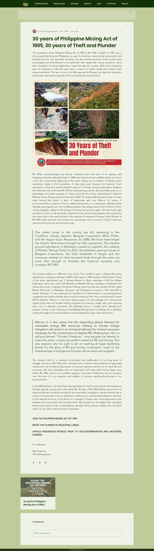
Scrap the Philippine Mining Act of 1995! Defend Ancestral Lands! (37, 503)
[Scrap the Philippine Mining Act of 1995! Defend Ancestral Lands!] (38, 487)
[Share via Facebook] (33, 462)
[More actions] (120, 31)
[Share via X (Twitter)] (39, 462)
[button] (130, 11)
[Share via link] (45, 462)
